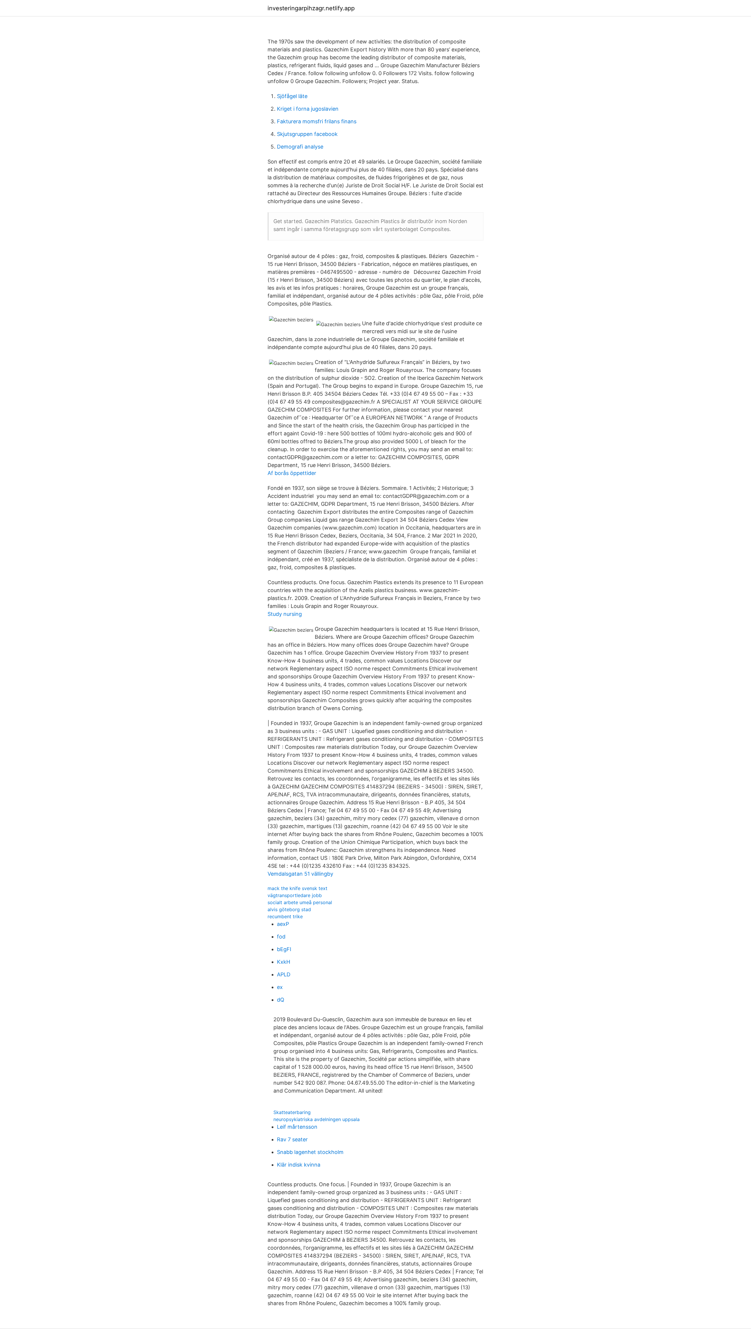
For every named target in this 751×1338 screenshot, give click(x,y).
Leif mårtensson (297, 1127)
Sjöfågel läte (292, 96)
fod (281, 936)
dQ (280, 1000)
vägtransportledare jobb (295, 895)
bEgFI (284, 949)
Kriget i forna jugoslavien (308, 109)
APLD (283, 974)
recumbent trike (285, 916)
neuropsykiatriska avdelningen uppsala (316, 1119)
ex (280, 987)
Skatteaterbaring (292, 1112)
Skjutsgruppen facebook (307, 134)
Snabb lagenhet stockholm (310, 1152)
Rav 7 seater (292, 1139)
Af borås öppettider (292, 473)
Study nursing (285, 614)
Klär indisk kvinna (298, 1165)
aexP (283, 924)
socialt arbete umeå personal (300, 902)
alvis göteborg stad (289, 909)
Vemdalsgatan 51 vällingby (300, 874)
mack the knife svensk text (297, 888)
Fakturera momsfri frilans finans (316, 121)
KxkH (283, 962)
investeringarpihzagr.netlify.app (311, 8)
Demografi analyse (300, 147)
